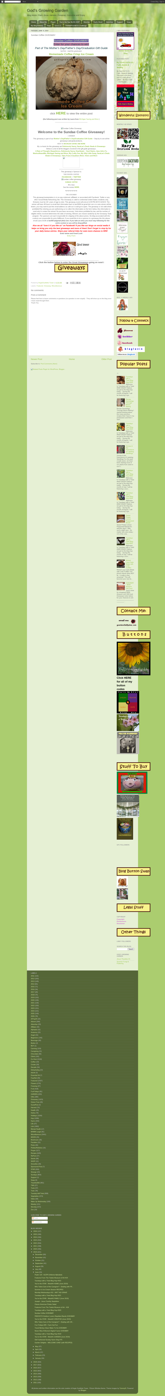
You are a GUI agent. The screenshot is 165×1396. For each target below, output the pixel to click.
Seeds (33, 1158)
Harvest (33, 1107)
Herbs (33, 1113)
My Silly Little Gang (88, 153)
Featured (40, 286)
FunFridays (35, 1091)
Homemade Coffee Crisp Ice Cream (71, 54)
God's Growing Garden (47, 10)
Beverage (34, 1040)
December (39, 1254)
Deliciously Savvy (69, 146)
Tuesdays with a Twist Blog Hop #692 (129, 473)
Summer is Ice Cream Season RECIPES (49, 1289)
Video (33, 1199)
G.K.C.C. (58, 26)
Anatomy (34, 1032)
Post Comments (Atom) (49, 364)
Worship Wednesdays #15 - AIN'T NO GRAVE (51, 1292)
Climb (33, 1056)
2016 (32, 989)
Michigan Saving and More (57, 153)
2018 (32, 995)
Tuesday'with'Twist (37, 1193)
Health (33, 1110)
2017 (32, 992)
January (38, 1358)
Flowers (33, 1083)
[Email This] (71, 283)
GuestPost (34, 1105)
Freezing (34, 1086)
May (37, 1346)
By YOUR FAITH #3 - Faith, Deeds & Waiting (125, 65)
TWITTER (77, 177)
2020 (32, 1000)
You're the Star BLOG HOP (69, 22)
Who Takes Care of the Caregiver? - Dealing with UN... (54, 1322)
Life (32, 1124)
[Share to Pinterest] (79, 283)
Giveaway (47, 286)
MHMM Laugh (36, 1132)
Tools (33, 1188)
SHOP (33, 1161)
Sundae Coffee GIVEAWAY (44, 1313)
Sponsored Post (36, 1166)
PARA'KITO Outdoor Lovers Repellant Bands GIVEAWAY (55, 1316)
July (36, 1269)
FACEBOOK (67, 177)
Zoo (32, 1209)
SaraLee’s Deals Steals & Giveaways (91, 146)
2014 (32, 984)
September (39, 1263)
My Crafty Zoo (74, 153)
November (39, 1257)
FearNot (34, 1078)
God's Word (98, 22)
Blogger (83, 1390)
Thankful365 (35, 1183)
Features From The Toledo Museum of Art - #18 (52, 1307)
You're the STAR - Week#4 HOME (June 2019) (51, 1283)
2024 (32, 1011)
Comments (38, 1222)
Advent (33, 1021)
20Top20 (34, 1019)
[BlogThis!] (73, 283)
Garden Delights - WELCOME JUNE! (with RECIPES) (53, 1342)
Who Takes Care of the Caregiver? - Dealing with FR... (54, 1287)
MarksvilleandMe (39, 153)
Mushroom (34, 1140)
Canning (34, 1048)
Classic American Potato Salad (45, 1304)
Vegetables (35, 1196)
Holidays (34, 1115)
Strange (33, 1172)
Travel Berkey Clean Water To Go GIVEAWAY (51, 1328)
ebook (33, 1072)
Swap (129, 22)
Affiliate (33, 1027)
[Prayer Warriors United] (128, 753)
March (37, 1352)
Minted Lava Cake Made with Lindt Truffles (130, 564)
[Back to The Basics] (128, 730)
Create (33, 1064)
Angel (33, 1035)
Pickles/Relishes (36, 1148)
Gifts (32, 1097)
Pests (33, 1145)
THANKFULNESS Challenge (76, 26)
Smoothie (34, 1164)
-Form (73, 236)
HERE (61, 113)
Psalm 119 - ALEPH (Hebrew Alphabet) (48, 1275)
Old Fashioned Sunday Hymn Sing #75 (48, 1340)
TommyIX (123, 1388)
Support (120, 22)
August (38, 1266)
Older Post (106, 359)
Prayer (53, 22)
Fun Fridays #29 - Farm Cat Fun (46, 1325)
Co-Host (34, 1059)
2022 (32, 1005)
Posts (36, 1218)
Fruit (32, 1089)
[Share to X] (75, 283)
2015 (32, 987)
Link (32, 1126)
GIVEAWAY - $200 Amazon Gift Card (130, 585)
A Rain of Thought (42, 151)
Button (33, 1043)
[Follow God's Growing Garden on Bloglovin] (126, 355)
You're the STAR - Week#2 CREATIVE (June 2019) (53, 1319)
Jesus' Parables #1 (123, 959)
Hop (32, 1118)
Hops (49, 26)
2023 (32, 1008)
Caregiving (34, 1051)
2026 (32, 1016)
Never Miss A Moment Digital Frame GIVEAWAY (51, 1331)
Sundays (34, 1175)
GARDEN (34, 1094)
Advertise (109, 22)
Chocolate (34, 1054)
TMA (32, 1185)
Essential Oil (35, 1075)
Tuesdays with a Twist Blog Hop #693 (129, 426)
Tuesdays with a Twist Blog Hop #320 (48, 1310)
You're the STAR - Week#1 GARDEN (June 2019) (52, 1337)
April (37, 1349)
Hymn (33, 1121)
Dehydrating (35, 1070)
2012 (32, 978)
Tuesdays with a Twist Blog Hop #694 (129, 495)
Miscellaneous (57, 286)
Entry (69, 236)
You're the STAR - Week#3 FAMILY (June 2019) (52, 1298)
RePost (33, 1156)
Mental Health (36, 1129)
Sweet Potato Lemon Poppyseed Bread (130, 519)
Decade (33, 1067)
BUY (32, 1046)
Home (33, 22)
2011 (32, 976)
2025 (32, 1013)
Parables (34, 1142)
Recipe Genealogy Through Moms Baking (130, 402)
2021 (32, 1003)
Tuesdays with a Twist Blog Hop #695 (129, 379)
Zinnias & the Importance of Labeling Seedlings (130, 449)
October (38, 1260)
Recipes (34, 1153)
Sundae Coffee (71, 182)
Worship (87, 22)
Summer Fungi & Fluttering (123, 962)
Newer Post (36, 359)
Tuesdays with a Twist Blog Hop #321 (48, 1295)
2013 (32, 981)
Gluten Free (35, 1102)
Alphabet (34, 1030)
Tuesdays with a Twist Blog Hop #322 (48, 1281)
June (37, 1272)
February (38, 1355)
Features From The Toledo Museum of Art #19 (51, 1278)
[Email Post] (67, 283)
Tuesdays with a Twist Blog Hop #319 (48, 1334)
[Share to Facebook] (77, 283)
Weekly (33, 1204)
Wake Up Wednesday (38, 1201)
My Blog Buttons (37, 26)
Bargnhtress (55, 151)
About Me (43, 22)
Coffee (33, 1062)
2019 (32, 997)
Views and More (91, 156)
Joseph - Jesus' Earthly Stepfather (47, 1301)
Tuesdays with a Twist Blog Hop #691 (129, 540)
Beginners (34, 1038)
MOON (33, 1137)
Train (32, 1191)
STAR (33, 1169)
